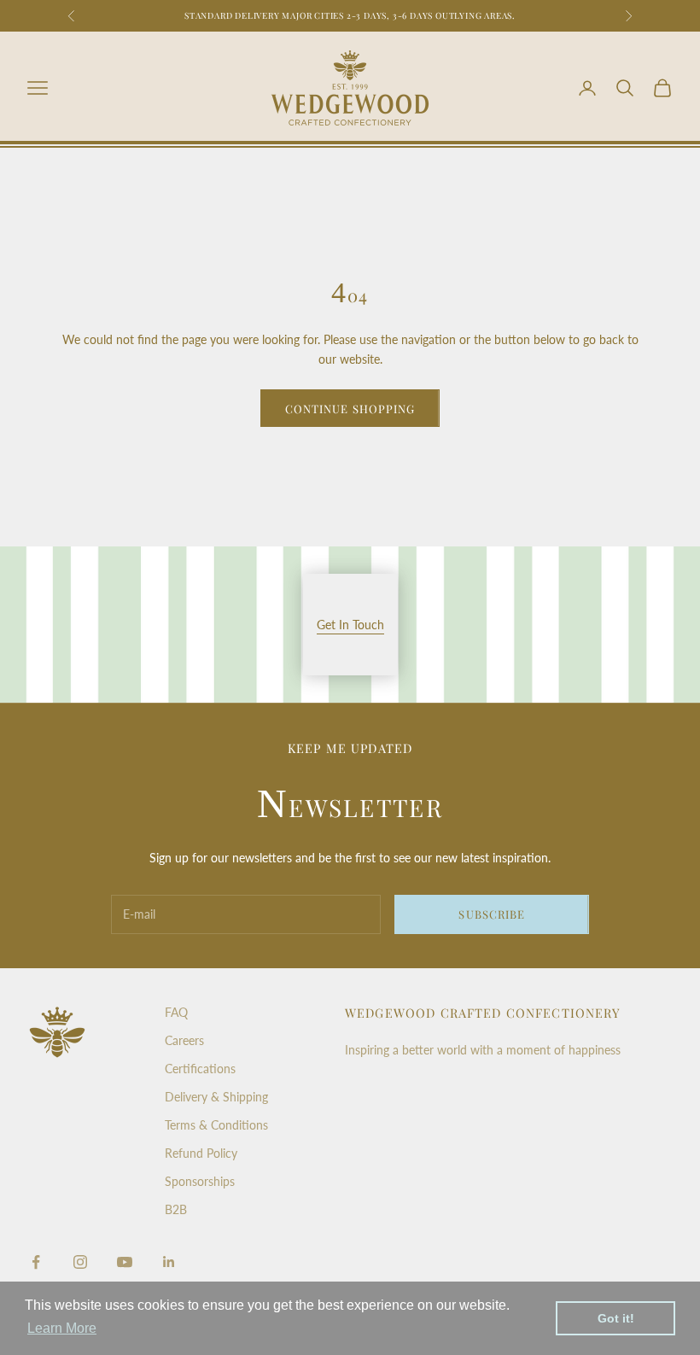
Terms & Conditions (216, 1125)
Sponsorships (200, 1181)
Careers (184, 1040)
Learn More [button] (61, 1328)
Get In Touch (350, 624)
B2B (176, 1209)
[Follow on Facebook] (35, 1261)
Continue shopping (350, 408)
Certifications (200, 1068)
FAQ (176, 1012)
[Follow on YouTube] (124, 1261)
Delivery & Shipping (216, 1096)
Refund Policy (201, 1153)
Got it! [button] (616, 1318)
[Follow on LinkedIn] (169, 1261)
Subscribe (491, 914)
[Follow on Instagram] (80, 1261)
